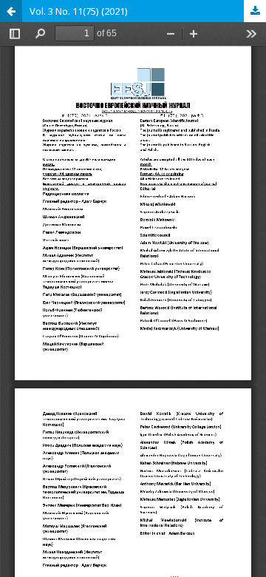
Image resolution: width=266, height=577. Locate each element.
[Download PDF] (255, 11)
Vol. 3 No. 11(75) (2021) (79, 11)
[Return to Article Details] (11, 11)
